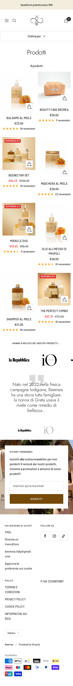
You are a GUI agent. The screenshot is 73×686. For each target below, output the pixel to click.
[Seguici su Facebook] (45, 535)
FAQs (8, 532)
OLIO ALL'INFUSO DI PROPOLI (54, 251)
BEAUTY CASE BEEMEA (54, 109)
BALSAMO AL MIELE (18, 118)
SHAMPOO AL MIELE (18, 319)
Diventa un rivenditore (12, 542)
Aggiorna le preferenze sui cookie (18, 566)
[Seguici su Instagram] (54, 535)
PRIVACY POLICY (15, 599)
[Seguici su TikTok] (63, 535)
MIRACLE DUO (19, 241)
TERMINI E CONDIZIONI (12, 589)
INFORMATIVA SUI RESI (16, 616)
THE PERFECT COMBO (54, 311)
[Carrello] (66, 20)
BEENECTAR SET (19, 175)
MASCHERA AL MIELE (54, 183)
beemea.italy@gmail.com (18, 554)
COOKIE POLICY (15, 606)
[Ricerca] (14, 20)
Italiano (11, 633)
